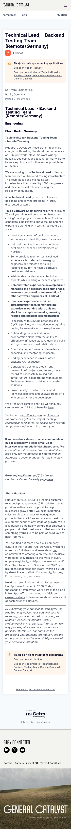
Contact (8, 763)
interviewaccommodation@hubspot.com (31, 446)
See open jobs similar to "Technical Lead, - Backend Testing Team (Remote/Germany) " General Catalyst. (38, 75)
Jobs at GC (32, 763)
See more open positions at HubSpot (35, 689)
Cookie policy (43, 722)
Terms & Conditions (50, 763)
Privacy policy (28, 722)
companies (9, 14)
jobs (24, 14)
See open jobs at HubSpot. (28, 67)
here (50, 407)
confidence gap (31, 415)
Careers (19, 763)
